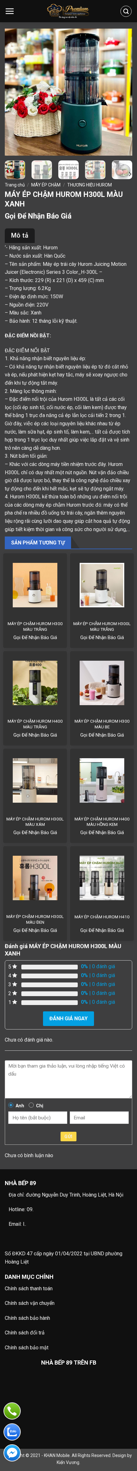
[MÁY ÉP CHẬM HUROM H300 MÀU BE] (102, 683)
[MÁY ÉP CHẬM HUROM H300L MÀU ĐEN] (35, 878)
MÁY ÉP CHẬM (46, 184)
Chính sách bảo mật (26, 1348)
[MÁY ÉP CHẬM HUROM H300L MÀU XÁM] (35, 780)
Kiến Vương (68, 1462)
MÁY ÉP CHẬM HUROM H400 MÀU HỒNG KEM (102, 821)
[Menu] (9, 11)
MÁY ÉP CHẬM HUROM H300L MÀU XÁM (35, 821)
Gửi (68, 1136)
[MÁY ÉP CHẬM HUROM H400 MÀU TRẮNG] (35, 683)
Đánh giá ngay (68, 1019)
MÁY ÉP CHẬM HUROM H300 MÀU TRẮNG (35, 626)
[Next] (121, 92)
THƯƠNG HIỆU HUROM (89, 184)
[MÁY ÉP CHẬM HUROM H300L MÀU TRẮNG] (102, 585)
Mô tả (19, 235)
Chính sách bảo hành (27, 1318)
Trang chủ (15, 184)
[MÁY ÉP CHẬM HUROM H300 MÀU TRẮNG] (35, 585)
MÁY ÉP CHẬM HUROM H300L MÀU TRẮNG (102, 626)
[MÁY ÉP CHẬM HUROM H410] (102, 878)
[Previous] (15, 92)
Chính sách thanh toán (29, 1288)
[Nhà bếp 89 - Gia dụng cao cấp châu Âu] (68, 11)
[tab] (20, 235)
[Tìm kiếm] (126, 11)
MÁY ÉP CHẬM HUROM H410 (102, 916)
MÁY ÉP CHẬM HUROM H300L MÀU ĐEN (35, 919)
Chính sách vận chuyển (29, 1303)
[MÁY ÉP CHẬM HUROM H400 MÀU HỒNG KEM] (102, 780)
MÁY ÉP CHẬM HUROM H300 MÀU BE (102, 724)
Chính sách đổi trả (25, 1333)
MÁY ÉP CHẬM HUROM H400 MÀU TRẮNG (35, 724)
